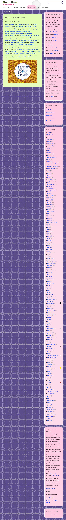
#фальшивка (33, 55)
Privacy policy (53, 473)
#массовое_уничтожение (28, 28)
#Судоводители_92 (20, 42)
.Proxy (38, 7)
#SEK (23, 24)
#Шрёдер (21, 46)
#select (7, 31)
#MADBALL (32, 42)
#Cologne (36, 35)
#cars (29, 31)
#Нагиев (30, 40)
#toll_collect (27, 46)
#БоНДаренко (19, 44)
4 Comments (20, 21)
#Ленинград (24, 40)
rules (52, 96)
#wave (30, 29)
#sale (53, 37)
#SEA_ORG (15, 46)
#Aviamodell (13, 24)
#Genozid (37, 28)
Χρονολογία (6, 7)
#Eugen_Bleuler (29, 51)
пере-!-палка (23, 7)
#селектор (18, 31)
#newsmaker (55, 47)
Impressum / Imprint (50, 488)
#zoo (32, 35)
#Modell (7, 24)
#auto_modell (9, 29)
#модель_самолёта (10, 33)
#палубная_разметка (34, 38)
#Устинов (26, 55)
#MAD (6, 44)
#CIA (14, 44)
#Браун (7, 55)
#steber (7, 26)
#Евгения (16, 53)
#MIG (23, 37)
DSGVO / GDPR (55, 475)
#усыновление (31, 47)
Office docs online (50, 118)
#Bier (37, 49)
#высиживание (31, 49)
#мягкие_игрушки (9, 35)
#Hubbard (35, 24)
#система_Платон (35, 46)
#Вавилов (25, 29)
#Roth (34, 26)
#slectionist (12, 31)
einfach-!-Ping (14, 7)
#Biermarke (13, 51)
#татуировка (8, 40)
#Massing (17, 26)
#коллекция (18, 37)
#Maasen (30, 26)
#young (27, 24)
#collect (13, 37)
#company (48, 42)
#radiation (51, 53)
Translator (48, 109)
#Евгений (22, 53)
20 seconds (58, 64)
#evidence (52, 45)
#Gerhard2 (19, 49)
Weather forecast (50, 112)
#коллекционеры (28, 33)
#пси (35, 51)
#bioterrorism (57, 31)
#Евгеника (28, 53)
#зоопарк (27, 35)
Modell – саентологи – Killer (15, 18)
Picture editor (49, 115)
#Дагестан (12, 42)
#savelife (52, 31)
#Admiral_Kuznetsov (10, 38)
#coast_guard (15, 56)
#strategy (56, 50)
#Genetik (35, 29)
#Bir (18, 51)
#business (14, 47)
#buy (56, 37)
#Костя (29, 56)
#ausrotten (18, 28)
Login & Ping (31, 7)
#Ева (7, 53)
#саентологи (8, 46)
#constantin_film (23, 56)
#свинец (22, 51)
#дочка (11, 44)
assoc (16, 21)
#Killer (24, 49)
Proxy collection (50, 120)
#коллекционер (19, 33)
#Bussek (19, 24)
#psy (39, 51)
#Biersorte (7, 51)
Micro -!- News (9, 2)
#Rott (21, 26)
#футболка (15, 40)
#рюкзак (22, 35)
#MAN (15, 55)
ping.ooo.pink (45, 7)
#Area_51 (7, 37)
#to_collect (8, 47)
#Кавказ (35, 40)
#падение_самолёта (29, 44)
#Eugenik (34, 53)
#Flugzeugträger (29, 37)
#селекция (24, 31)
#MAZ (11, 55)
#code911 (56, 34)
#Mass (25, 26)
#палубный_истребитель (22, 38)
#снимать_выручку (22, 47)
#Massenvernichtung (10, 28)
